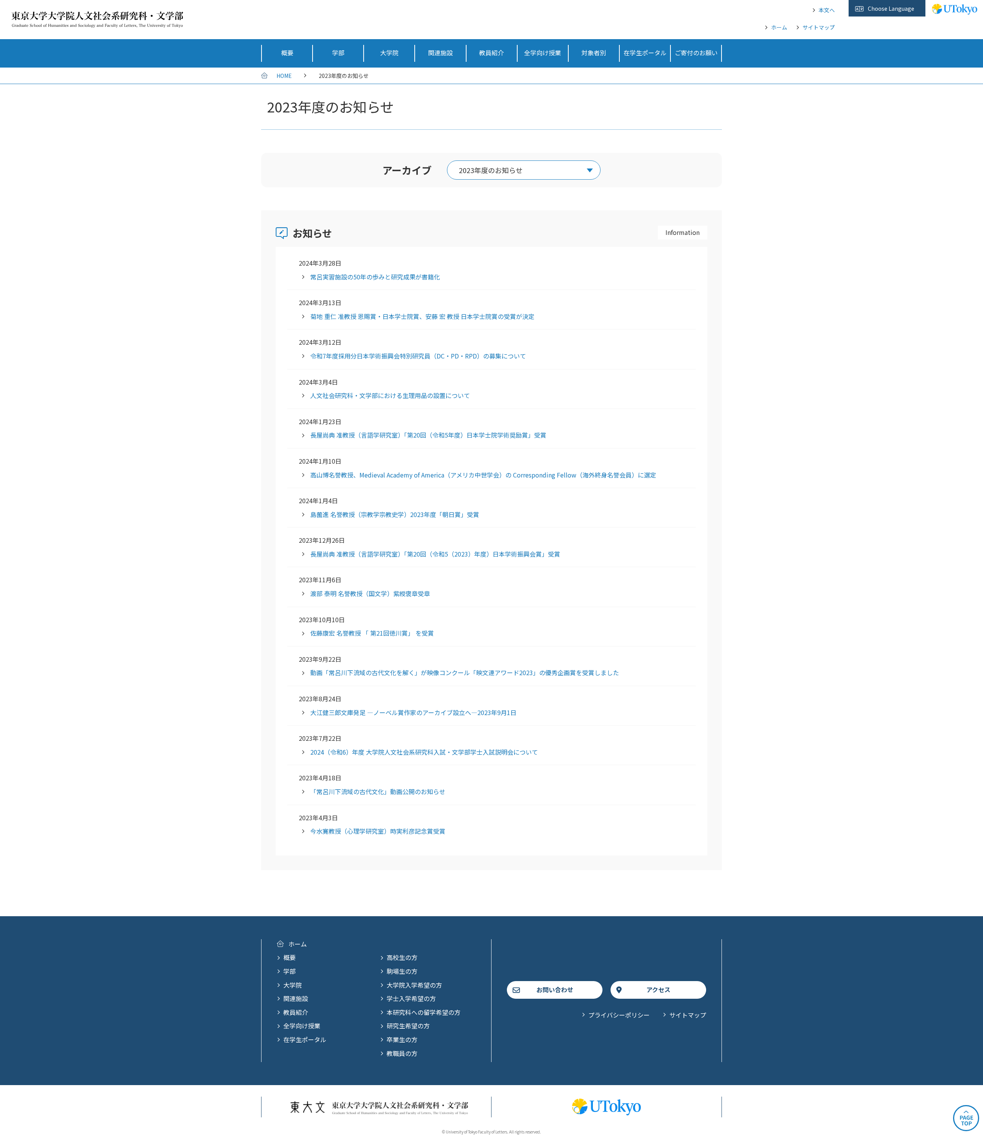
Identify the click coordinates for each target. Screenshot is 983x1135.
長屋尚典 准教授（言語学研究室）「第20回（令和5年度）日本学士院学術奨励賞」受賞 (428, 434)
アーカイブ (407, 170)
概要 (289, 957)
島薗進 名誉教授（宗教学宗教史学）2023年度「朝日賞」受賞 (394, 514)
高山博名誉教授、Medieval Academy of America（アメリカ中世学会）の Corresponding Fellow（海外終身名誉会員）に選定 (483, 474)
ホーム (779, 27)
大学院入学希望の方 (414, 985)
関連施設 (295, 998)
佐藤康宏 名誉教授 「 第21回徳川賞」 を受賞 (372, 633)
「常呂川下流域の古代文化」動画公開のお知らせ (377, 791)
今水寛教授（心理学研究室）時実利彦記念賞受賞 (377, 831)
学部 (289, 971)
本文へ (827, 10)
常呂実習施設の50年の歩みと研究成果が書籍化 (375, 276)
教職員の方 (402, 1053)
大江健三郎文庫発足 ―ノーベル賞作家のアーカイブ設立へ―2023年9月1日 (413, 712)
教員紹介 (295, 1012)
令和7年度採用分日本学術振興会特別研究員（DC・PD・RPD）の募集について (418, 355)
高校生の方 (402, 957)
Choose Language (891, 8)
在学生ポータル (304, 1039)
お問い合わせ (554, 989)
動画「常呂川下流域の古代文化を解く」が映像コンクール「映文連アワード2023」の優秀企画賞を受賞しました (464, 672)
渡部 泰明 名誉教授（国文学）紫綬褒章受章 (370, 593)
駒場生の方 (402, 971)
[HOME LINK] (97, 22)
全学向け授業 (301, 1025)
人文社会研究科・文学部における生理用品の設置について (390, 395)
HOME (284, 75)
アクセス (658, 989)
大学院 (292, 985)
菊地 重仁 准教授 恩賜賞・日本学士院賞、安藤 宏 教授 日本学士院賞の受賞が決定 (422, 316)
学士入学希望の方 (411, 998)
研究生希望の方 (408, 1025)
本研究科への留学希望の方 (423, 1012)
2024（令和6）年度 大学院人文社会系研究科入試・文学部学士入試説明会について (424, 752)
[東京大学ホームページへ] (954, 10)
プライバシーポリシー (619, 1014)
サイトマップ (819, 27)
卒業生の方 (402, 1039)
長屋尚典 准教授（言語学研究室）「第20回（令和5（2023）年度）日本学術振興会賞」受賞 (435, 553)
